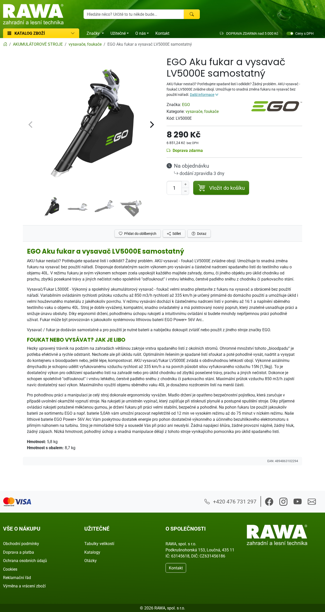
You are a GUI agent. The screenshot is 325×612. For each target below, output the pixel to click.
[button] (269, 502)
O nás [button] (140, 33)
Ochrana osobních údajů (25, 560)
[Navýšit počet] (185, 184)
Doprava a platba (18, 552)
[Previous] (31, 124)
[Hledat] (192, 14)
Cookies (10, 569)
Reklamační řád (17, 577)
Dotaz (201, 233)
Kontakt (162, 33)
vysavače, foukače (202, 111)
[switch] (290, 33)
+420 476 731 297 (234, 501)
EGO (186, 104)
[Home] (5, 44)
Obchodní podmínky (21, 543)
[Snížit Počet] (185, 191)
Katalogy (92, 552)
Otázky (90, 560)
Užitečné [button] (118, 33)
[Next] (151, 124)
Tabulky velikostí (99, 543)
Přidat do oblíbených (139, 233)
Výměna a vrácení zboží (24, 585)
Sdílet (176, 233)
